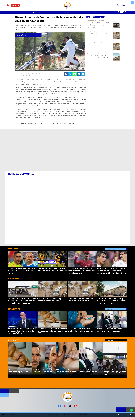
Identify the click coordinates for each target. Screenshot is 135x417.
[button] (18, 123)
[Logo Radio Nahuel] (67, 9)
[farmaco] (82, 327)
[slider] (10, 415)
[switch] (119, 414)
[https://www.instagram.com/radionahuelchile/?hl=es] (64, 407)
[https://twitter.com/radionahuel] (70, 407)
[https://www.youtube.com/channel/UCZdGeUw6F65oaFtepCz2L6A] (75, 407)
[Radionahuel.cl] (118, 5)
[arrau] (23, 327)
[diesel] (112, 327)
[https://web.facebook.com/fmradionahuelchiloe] (59, 407)
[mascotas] (52, 327)
